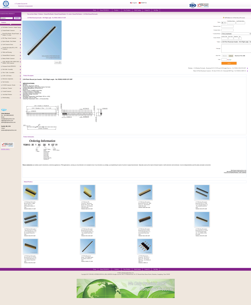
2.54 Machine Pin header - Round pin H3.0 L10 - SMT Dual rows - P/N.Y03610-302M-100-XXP (144, 204)
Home (94, 10)
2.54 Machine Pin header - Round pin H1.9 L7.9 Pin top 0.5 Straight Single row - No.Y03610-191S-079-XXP (202, 204)
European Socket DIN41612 (9, 66)
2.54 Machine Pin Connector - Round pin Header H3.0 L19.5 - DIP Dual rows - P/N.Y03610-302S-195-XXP (87, 204)
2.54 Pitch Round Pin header (90, 14)
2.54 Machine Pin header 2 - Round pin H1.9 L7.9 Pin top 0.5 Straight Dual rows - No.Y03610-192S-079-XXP (30, 231)
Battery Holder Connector (9, 58)
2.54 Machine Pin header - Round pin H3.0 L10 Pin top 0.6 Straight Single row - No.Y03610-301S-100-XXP (87, 231)
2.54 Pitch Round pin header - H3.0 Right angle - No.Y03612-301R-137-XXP (87, 258)
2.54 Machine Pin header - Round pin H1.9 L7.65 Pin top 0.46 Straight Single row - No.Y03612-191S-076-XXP (202, 231)
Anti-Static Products (7, 94)
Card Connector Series (8, 44)
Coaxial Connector (7, 91)
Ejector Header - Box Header (9, 41)
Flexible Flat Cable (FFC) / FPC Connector (10, 48)
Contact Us (147, 10)
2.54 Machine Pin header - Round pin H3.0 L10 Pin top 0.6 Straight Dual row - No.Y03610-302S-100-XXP (144, 231)
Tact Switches (6, 82)
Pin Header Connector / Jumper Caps (11, 27)
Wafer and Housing (7, 52)
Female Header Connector (9, 30)
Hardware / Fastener (7, 88)
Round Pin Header (77, 14)
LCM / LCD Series (7, 75)
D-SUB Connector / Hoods (9, 85)
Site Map (156, 10)
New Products (127, 10)
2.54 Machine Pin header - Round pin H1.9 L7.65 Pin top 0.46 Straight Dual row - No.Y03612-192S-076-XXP (220, 68)
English (135, 3)
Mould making (6, 97)
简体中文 (144, 3)
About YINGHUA (104, 10)
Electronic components (8, 79)
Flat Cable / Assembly (8, 69)
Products (116, 10)
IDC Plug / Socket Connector (9, 38)
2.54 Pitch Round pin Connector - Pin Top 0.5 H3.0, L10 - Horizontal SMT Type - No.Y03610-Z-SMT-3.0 (221, 71)
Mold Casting (137, 10)
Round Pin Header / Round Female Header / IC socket (11, 34)
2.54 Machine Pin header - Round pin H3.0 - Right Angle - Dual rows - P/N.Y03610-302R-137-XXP (30, 204)
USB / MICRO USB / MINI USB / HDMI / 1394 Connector (11, 62)
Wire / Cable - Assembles (8, 72)
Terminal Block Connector (9, 55)
